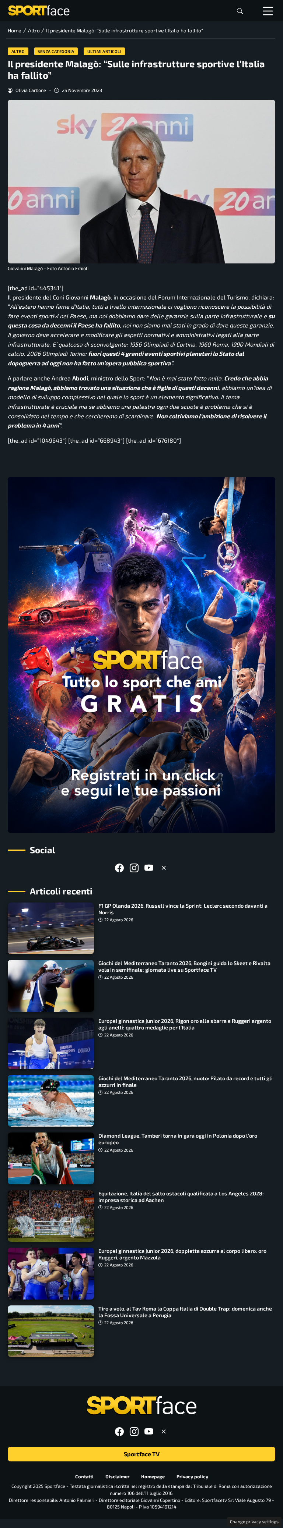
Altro (18, 51)
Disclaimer (117, 1476)
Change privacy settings (254, 1521)
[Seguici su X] (163, 867)
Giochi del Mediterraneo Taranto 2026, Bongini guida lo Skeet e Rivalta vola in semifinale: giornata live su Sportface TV (184, 966)
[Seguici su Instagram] (134, 867)
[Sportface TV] (141, 655)
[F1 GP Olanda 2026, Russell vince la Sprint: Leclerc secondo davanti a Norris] (51, 928)
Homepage (153, 1476)
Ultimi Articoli (104, 51)
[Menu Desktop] (268, 10)
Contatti (84, 1476)
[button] (240, 11)
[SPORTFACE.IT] (39, 9)
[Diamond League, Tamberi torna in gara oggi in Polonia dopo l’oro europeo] (51, 1158)
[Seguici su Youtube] (148, 867)
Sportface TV (142, 1453)
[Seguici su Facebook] (119, 867)
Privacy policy (192, 1476)
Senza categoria (56, 51)
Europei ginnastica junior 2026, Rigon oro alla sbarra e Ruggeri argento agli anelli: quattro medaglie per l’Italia (184, 1024)
